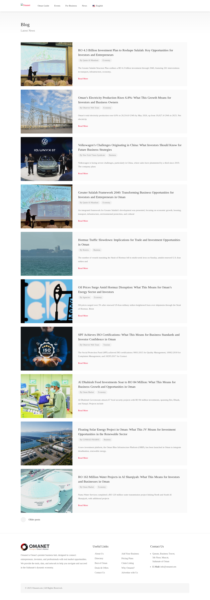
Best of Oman (101, 563)
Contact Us (100, 572)
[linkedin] (174, 588)
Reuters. (86, 250)
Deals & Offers (101, 568)
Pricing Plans (127, 558)
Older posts (34, 519)
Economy (106, 60)
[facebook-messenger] (178, 588)
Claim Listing (127, 563)
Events (57, 6)
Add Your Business (130, 553)
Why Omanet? (128, 568)
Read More (83, 78)
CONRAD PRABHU (91, 440)
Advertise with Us (129, 572)
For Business (71, 6)
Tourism (106, 345)
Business (112, 155)
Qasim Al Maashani (90, 60)
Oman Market (88, 392)
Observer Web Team (91, 108)
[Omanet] (25, 5)
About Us (99, 553)
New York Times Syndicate (94, 155)
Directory (99, 558)
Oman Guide (43, 6)
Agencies (86, 297)
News (84, 6)
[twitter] (169, 588)
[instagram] (183, 588)
